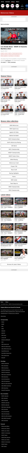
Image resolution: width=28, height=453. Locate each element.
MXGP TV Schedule (5, 432)
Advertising (3, 316)
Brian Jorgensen (4, 55)
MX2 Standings (4, 365)
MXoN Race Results (5, 437)
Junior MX (3, 337)
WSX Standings (4, 376)
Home (2, 1)
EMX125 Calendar (5, 404)
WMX (12, 8)
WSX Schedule (4, 409)
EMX (10, 53)
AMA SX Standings (5, 381)
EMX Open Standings (6, 374)
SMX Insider (14, 180)
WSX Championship (14, 190)
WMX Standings (4, 367)
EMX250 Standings (5, 370)
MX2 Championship (14, 149)
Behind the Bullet (14, 135)
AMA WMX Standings (6, 385)
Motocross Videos (5, 428)
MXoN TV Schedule (5, 441)
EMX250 (3, 330)
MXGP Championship (14, 152)
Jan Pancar (11, 55)
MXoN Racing (14, 159)
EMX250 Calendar (5, 402)
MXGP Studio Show (14, 156)
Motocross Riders (5, 426)
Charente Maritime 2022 (16, 53)
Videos (13, 1)
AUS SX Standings (5, 379)
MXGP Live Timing (5, 430)
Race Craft (14, 169)
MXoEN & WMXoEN (5, 339)
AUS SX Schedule (5, 411)
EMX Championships (14, 139)
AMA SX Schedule (5, 413)
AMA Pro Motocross (5, 346)
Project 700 (14, 166)
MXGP (3, 8)
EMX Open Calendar (5, 407)
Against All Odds (14, 132)
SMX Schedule (4, 420)
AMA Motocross (14, 125)
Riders (17, 1)
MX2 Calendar (4, 398)
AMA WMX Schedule (6, 418)
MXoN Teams (4, 444)
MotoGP (3, 357)
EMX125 (3, 333)
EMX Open (3, 335)
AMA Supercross (14, 128)
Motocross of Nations (14, 313)
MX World (14, 146)
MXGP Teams (4, 435)
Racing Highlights (14, 173)
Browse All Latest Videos (14, 264)
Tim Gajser (17, 55)
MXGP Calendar (4, 395)
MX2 (7, 8)
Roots (14, 176)
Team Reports (14, 183)
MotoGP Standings (5, 390)
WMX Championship (14, 186)
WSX (2, 342)
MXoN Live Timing (5, 439)
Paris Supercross (5, 355)
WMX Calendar (4, 400)
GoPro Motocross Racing (14, 142)
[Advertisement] (14, 19)
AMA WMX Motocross (6, 348)
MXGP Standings (5, 363)
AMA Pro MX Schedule (6, 416)
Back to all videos (5, 24)
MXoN (17, 8)
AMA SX (22, 8)
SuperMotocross (5, 350)
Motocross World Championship (8, 311)
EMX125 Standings (5, 372)
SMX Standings (4, 387)
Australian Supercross (6, 353)
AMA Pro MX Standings (6, 383)
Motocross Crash (14, 163)
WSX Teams (4, 446)
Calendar (7, 1)
